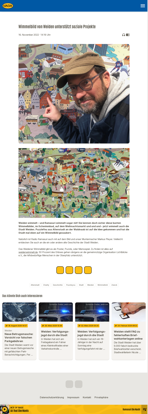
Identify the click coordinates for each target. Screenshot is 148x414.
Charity (46, 285)
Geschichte (58, 285)
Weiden (90, 285)
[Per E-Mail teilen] (87, 270)
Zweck (114, 285)
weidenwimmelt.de (28, 252)
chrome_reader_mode (128, 34)
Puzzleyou (70, 285)
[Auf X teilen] (69, 270)
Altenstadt (35, 285)
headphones (123, 34)
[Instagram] (78, 384)
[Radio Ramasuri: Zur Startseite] (70, 6)
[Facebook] (69, 384)
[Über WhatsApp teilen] (78, 270)
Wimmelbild (103, 285)
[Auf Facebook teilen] (60, 270)
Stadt (81, 285)
